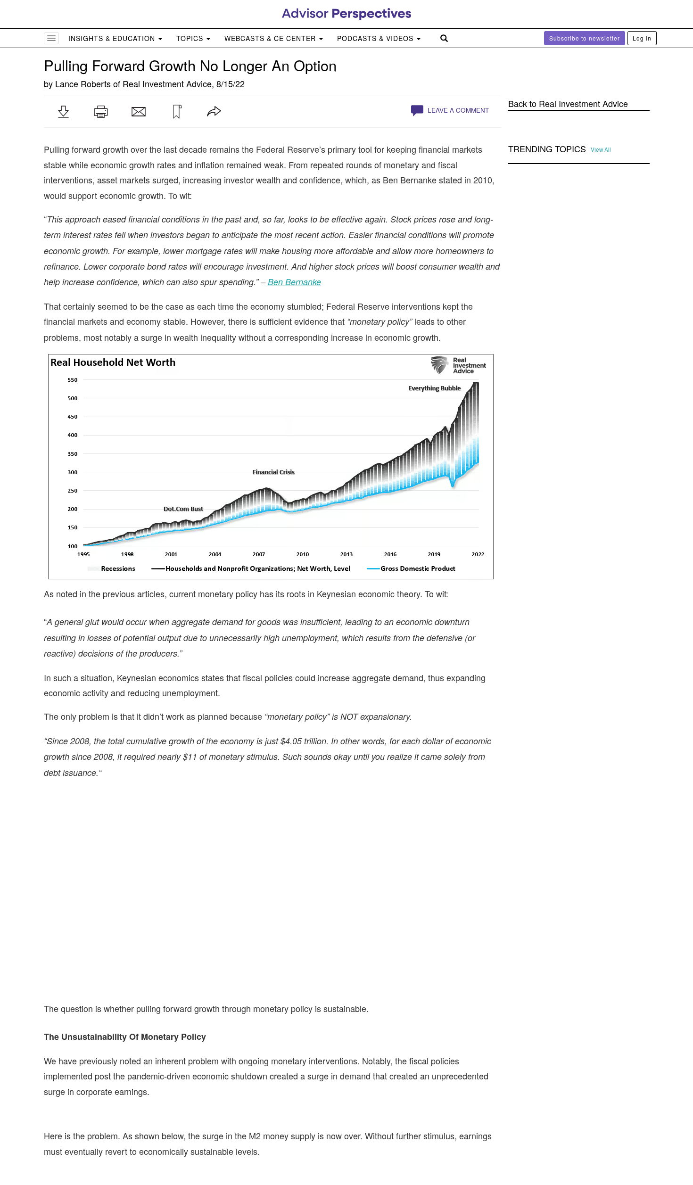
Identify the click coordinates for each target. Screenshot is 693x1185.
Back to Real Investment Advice (568, 103)
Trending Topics (547, 149)
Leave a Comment (457, 110)
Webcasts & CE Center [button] (271, 38)
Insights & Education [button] (112, 38)
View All (601, 149)
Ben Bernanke (294, 282)
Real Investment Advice (167, 83)
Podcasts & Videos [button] (376, 38)
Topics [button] (191, 38)
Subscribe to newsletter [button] (584, 38)
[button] (63, 111)
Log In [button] (642, 38)
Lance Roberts (83, 83)
